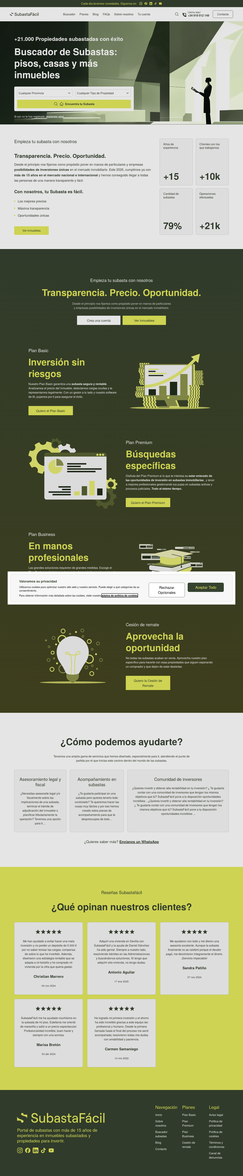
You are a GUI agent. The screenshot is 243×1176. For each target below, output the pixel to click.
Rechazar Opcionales (167, 590)
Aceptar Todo (205, 587)
